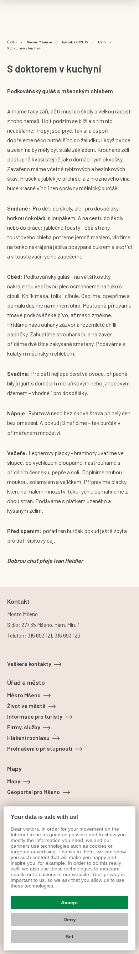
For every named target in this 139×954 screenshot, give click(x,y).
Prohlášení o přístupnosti (39, 748)
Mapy (13, 781)
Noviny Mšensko (39, 42)
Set (69, 936)
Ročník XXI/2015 (75, 42)
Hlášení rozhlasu (28, 737)
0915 (102, 42)
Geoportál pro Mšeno (33, 791)
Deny (69, 919)
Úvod (12, 42)
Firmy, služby (23, 727)
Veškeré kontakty (29, 663)
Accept (69, 902)
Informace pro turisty (34, 716)
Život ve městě (26, 705)
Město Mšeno (24, 695)
